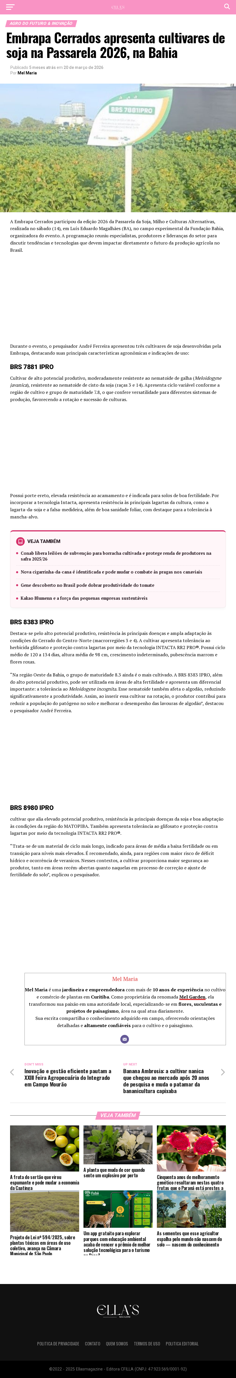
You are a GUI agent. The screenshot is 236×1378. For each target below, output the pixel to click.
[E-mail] (124, 1039)
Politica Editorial (182, 1344)
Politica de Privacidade (58, 1344)
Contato (92, 1344)
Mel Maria (27, 73)
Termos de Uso (147, 1344)
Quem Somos (117, 1344)
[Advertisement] (118, 300)
